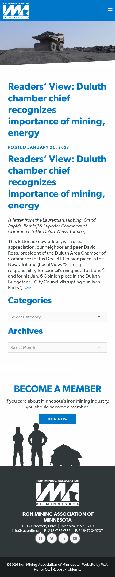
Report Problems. (67, 569)
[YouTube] (75, 538)
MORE (28, 288)
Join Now (57, 419)
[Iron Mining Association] (16, 10)
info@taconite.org (27, 530)
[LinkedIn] (63, 538)
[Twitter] (52, 538)
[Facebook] (40, 538)
